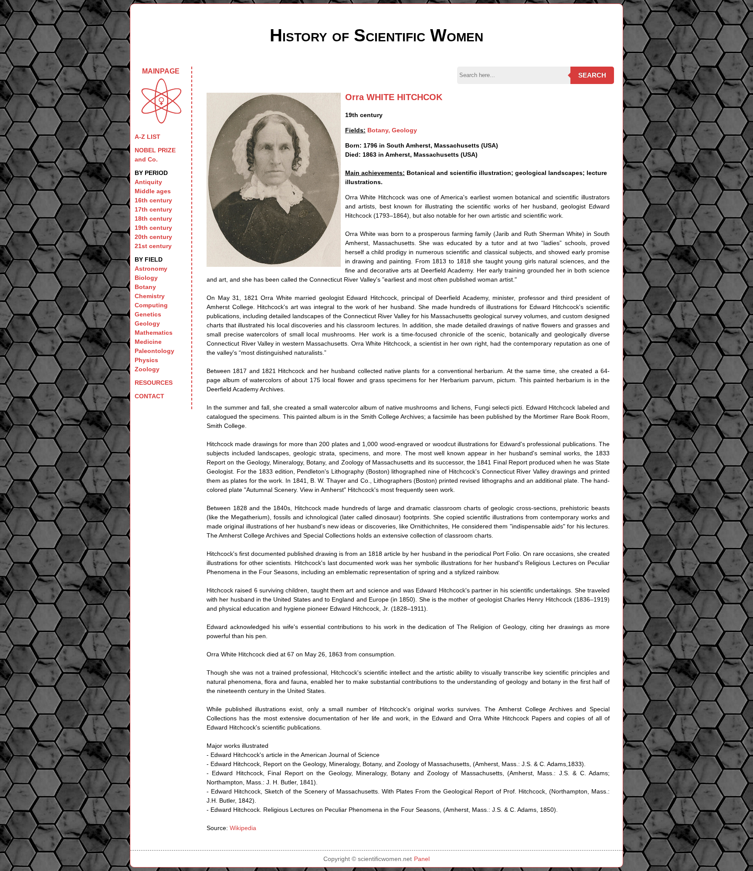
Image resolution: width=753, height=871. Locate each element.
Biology (146, 277)
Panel (422, 858)
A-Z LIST (147, 136)
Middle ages (153, 191)
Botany (145, 286)
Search (592, 75)
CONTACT (149, 396)
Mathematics (154, 332)
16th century (153, 200)
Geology (147, 323)
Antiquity (148, 181)
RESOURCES (154, 382)
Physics (146, 359)
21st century (153, 245)
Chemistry (150, 296)
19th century (153, 227)
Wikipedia (243, 827)
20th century (153, 236)
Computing (151, 305)
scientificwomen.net (385, 858)
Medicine (148, 341)
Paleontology (154, 350)
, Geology (402, 130)
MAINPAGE (161, 71)
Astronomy (151, 268)
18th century (153, 218)
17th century (153, 209)
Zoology (147, 369)
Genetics (148, 314)
